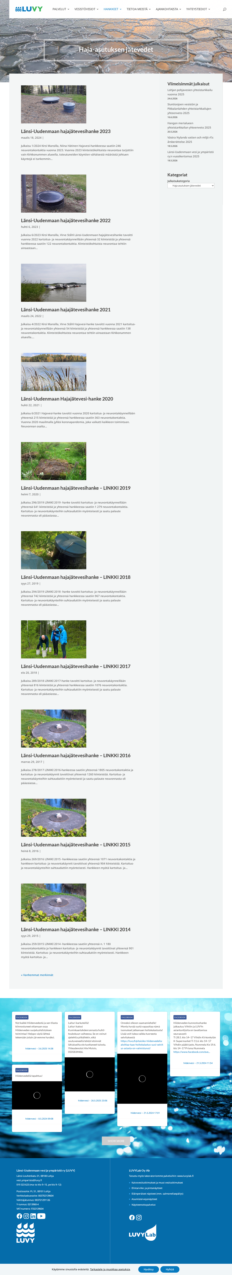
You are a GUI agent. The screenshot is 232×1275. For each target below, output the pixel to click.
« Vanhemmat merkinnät (37, 975)
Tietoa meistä (137, 9)
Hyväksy (149, 1269)
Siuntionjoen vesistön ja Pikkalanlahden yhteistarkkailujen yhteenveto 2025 (189, 108)
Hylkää (170, 1269)
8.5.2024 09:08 (45, 1118)
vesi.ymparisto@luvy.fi (29, 1180)
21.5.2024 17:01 (152, 1113)
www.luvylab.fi (185, 1175)
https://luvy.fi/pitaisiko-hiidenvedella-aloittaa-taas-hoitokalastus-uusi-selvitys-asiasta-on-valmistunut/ (142, 1044)
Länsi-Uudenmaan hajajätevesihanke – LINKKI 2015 (75, 844)
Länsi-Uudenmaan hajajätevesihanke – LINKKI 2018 (75, 577)
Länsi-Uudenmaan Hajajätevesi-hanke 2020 (67, 399)
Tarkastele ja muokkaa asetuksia (110, 1269)
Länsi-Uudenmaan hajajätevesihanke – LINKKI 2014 (75, 929)
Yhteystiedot (196, 9)
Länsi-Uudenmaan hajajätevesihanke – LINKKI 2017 (75, 666)
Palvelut (59, 9)
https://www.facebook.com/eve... (191, 1051)
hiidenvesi (30, 1048)
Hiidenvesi (31, 1044)
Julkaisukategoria (178, 181)
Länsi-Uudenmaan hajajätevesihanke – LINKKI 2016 (75, 755)
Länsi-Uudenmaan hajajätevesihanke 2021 (66, 309)
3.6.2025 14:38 (45, 1048)
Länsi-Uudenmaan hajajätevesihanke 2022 (66, 220)
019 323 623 (22, 1184)
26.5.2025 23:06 (99, 1100)
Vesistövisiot (84, 9)
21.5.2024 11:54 (204, 1063)
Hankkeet (111, 9)
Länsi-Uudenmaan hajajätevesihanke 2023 (66, 131)
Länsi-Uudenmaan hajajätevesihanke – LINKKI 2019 (75, 488)
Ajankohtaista (167, 9)
